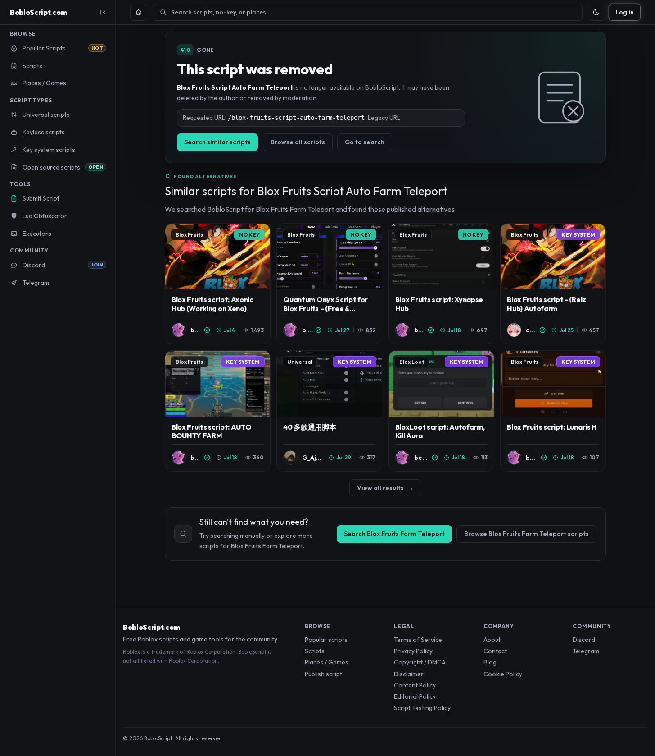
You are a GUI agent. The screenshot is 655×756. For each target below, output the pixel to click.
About (492, 640)
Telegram (586, 651)
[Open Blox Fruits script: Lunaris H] (553, 411)
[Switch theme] (596, 12)
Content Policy (415, 685)
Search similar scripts (217, 142)
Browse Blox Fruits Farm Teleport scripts (526, 534)
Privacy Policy (413, 651)
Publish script (323, 674)
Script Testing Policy (422, 708)
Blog (490, 662)
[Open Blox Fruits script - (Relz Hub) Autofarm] (553, 284)
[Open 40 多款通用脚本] (329, 411)
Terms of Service (418, 640)
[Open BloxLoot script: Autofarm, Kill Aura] (441, 411)
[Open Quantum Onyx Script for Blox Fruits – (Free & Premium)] (329, 284)
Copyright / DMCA (420, 662)
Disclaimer (409, 674)
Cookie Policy (502, 674)
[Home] (138, 12)
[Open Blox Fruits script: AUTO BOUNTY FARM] (217, 411)
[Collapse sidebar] (102, 12)
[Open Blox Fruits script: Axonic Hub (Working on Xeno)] (217, 284)
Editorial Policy (415, 696)
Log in (624, 12)
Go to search (364, 142)
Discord (584, 640)
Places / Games (326, 662)
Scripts (315, 651)
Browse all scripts (298, 142)
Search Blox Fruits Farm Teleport (394, 534)
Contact (495, 651)
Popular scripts (326, 640)
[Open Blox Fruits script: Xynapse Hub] (441, 284)
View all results (385, 488)
